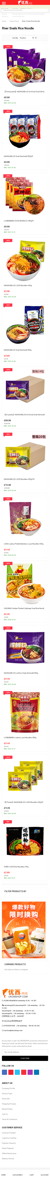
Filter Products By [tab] (15, 891)
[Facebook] (4, 1072)
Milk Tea (21, 16)
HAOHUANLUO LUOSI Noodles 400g (18, 285)
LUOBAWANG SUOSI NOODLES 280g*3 (19, 221)
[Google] (23, 1072)
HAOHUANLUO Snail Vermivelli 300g (17, 350)
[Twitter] (17, 1072)
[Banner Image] (24, 930)
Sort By (15, 38)
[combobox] (25, 10)
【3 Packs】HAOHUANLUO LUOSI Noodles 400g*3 (23, 802)
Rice (37, 14)
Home (4, 21)
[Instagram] (30, 1072)
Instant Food (14, 21)
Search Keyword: (5, 15)
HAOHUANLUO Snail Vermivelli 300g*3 (18, 156)
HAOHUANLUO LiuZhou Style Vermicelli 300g (21, 673)
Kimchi (33, 14)
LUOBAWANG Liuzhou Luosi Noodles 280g (20, 737)
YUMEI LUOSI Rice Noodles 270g (16, 867)
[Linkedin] (36, 1072)
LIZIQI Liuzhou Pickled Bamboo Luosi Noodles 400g (23, 544)
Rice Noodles (17, 14)
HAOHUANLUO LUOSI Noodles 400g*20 (19, 479)
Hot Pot (24, 14)
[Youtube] (10, 1072)
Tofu (28, 14)
